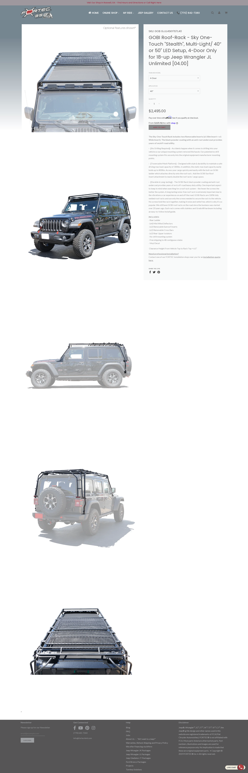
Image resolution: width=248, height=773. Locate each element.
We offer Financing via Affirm (139, 746)
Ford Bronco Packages (136, 762)
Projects (129, 765)
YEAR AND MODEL (155, 73)
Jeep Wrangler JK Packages (138, 750)
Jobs (128, 735)
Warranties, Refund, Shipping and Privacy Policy (147, 743)
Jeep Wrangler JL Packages (138, 754)
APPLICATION (153, 86)
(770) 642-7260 (80, 733)
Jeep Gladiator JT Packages (138, 758)
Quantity (152, 99)
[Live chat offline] (235, 767)
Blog (128, 727)
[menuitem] (93, 13)
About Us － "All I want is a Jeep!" (141, 739)
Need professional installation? (164, 254)
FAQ (128, 731)
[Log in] (219, 12)
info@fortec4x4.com (82, 738)
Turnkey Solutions (134, 769)
